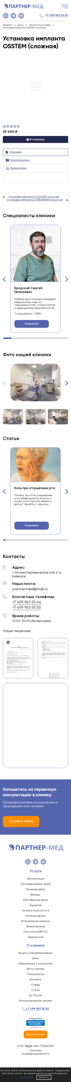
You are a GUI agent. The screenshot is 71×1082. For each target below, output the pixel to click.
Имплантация (35, 878)
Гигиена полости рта (35, 910)
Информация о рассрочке (35, 963)
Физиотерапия (35, 926)
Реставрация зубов (35, 900)
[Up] (64, 1063)
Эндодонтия (35, 937)
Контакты (35, 979)
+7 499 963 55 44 (26, 602)
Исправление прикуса (35, 921)
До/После (35, 995)
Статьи (35, 990)
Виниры (35, 894)
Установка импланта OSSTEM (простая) (34, 196)
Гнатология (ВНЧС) (35, 932)
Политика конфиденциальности (35, 1052)
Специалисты (35, 974)
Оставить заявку (21, 821)
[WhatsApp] (6, 16)
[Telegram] (13, 16)
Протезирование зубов (35, 884)
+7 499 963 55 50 (56, 15)
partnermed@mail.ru (30, 589)
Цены (35, 958)
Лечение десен (36, 916)
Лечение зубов (35, 889)
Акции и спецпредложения (35, 953)
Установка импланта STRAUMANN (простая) (34, 199)
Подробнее (31, 324)
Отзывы (35, 985)
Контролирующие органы (35, 1000)
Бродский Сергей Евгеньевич (28, 290)
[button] (4, 279)
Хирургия (35, 905)
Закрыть (44, 1077)
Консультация (35, 1034)
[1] (4, 126)
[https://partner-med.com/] (23, 6)
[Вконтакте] (21, 16)
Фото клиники (35, 969)
